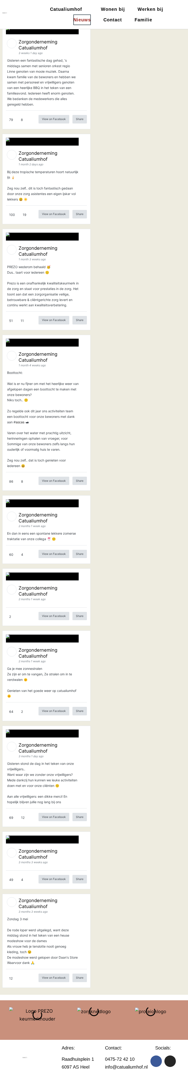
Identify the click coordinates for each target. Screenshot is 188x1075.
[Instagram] (170, 1061)
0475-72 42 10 (120, 1059)
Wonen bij (113, 9)
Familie (143, 19)
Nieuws (82, 19)
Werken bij (150, 9)
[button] (5, 1018)
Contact (112, 19)
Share (79, 119)
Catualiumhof (66, 9)
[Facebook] (156, 1061)
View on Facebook (54, 119)
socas (20, 422)
